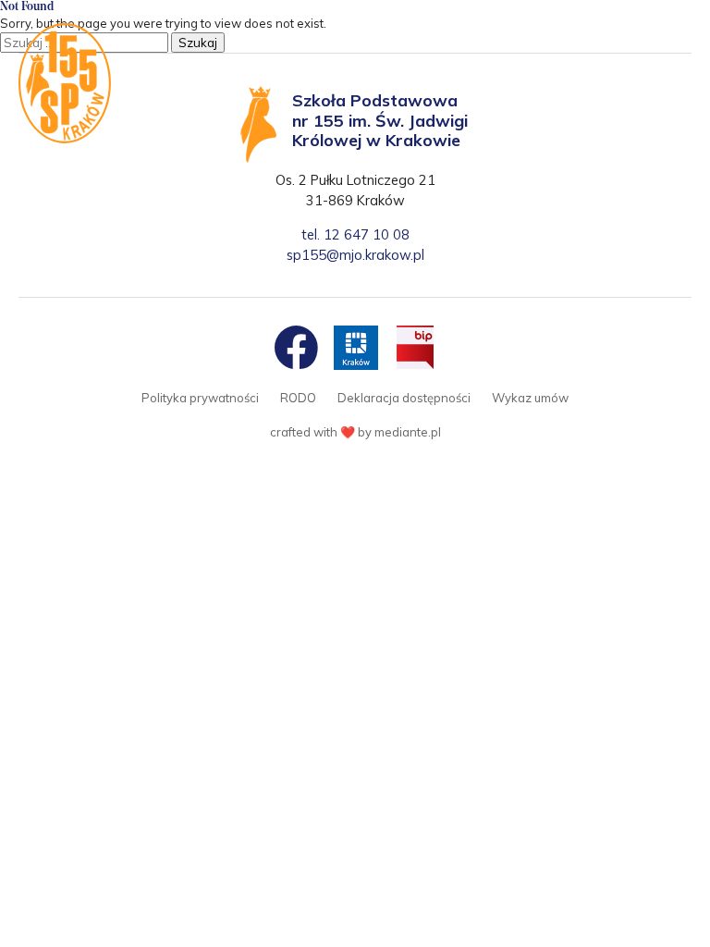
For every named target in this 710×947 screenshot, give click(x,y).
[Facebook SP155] (295, 348)
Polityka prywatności (200, 397)
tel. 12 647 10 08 (355, 234)
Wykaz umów (530, 397)
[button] (670, 39)
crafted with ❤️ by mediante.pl (355, 431)
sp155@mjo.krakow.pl (355, 255)
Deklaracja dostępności (404, 397)
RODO (298, 397)
